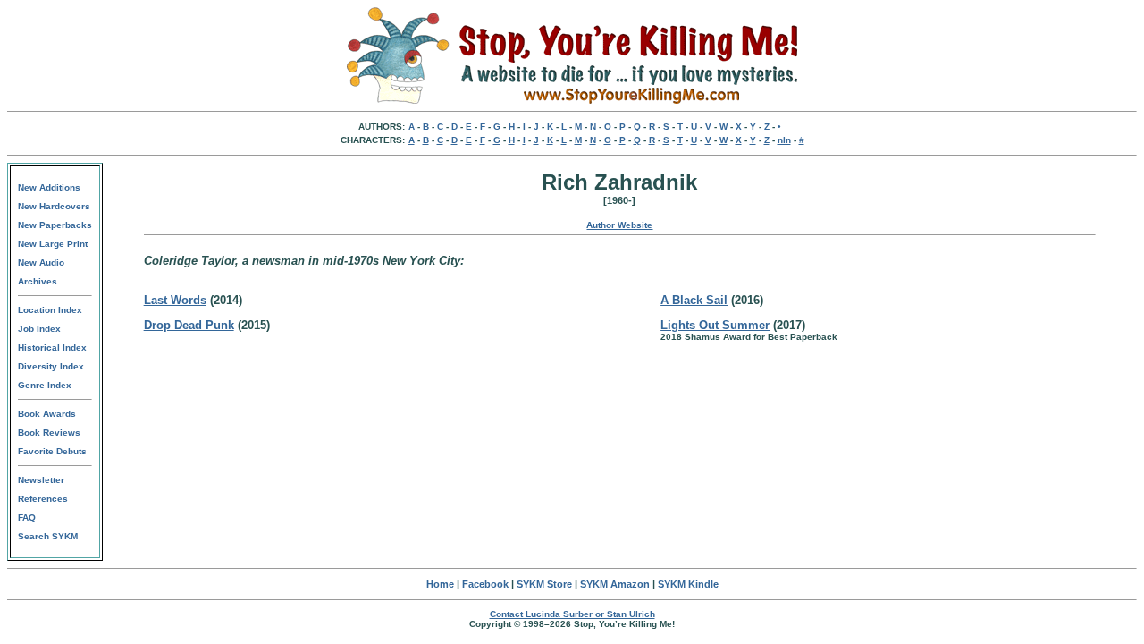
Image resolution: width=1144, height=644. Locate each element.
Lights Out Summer (715, 325)
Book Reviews (49, 432)
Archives (37, 281)
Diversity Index (51, 366)
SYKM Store (544, 584)
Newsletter (41, 480)
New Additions (49, 187)
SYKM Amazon (615, 584)
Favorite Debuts (52, 451)
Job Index (39, 329)
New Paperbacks (55, 225)
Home (440, 584)
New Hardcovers (54, 206)
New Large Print (53, 244)
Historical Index (52, 347)
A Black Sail (694, 300)
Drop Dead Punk (189, 325)
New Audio (41, 262)
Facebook (485, 584)
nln (784, 140)
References (43, 499)
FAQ (27, 517)
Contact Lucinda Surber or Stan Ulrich (572, 614)
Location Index (50, 310)
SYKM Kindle (688, 584)
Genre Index (45, 385)
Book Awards (47, 414)
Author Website (619, 225)
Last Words (175, 300)
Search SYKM (48, 536)
